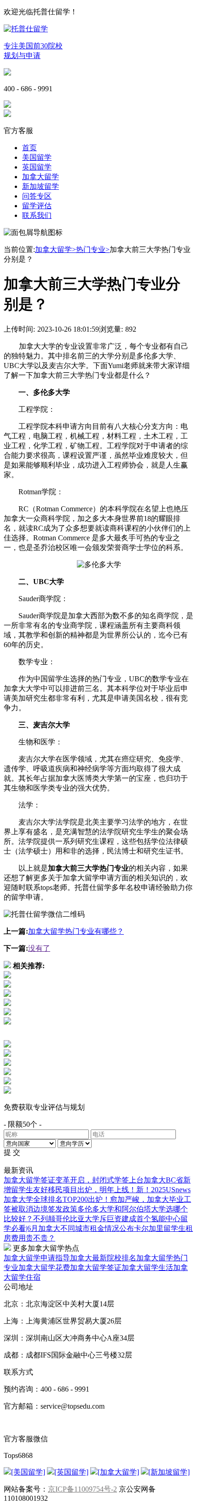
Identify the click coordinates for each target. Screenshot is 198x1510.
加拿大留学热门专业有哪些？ (76, 931)
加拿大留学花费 (44, 1267)
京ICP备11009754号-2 (82, 1489)
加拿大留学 (40, 177)
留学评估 (37, 206)
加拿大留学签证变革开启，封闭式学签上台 (74, 1180)
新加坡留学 (40, 186)
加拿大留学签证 (96, 1267)
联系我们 (37, 215)
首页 (29, 148)
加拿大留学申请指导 (37, 1258)
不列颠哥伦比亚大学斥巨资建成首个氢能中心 (107, 1219)
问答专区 (37, 196)
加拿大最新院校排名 (103, 1258)
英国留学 (37, 167)
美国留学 (37, 157)
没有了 (39, 948)
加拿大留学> (55, 249)
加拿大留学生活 (147, 1267)
